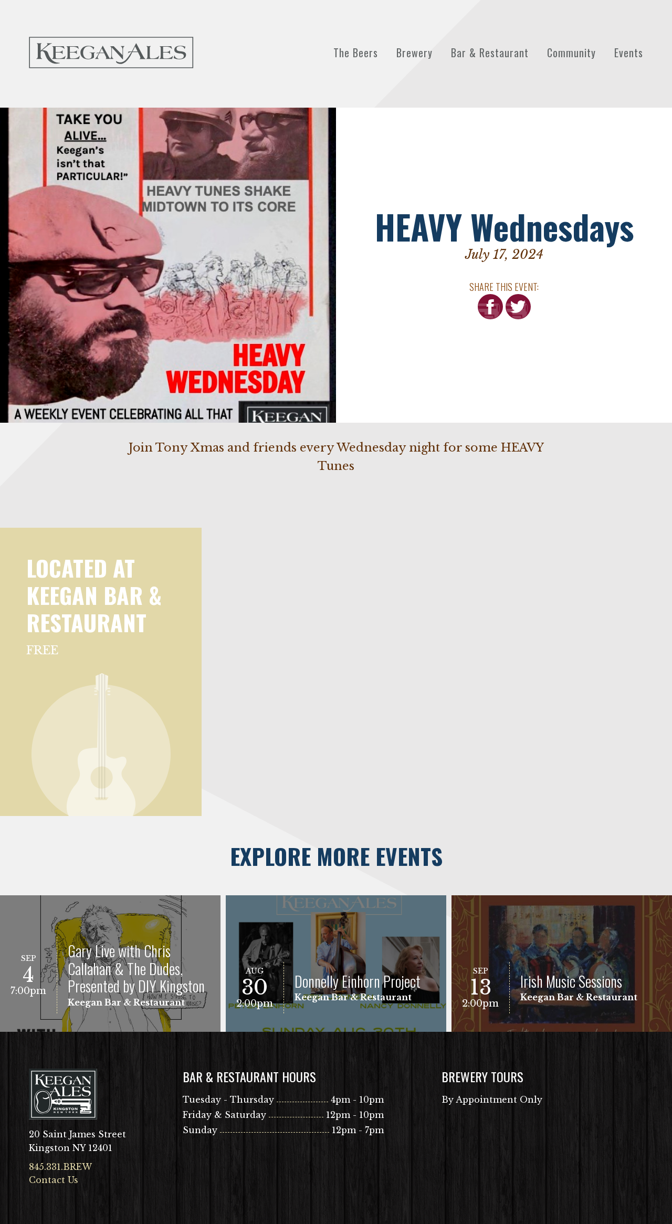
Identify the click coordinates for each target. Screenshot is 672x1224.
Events (628, 52)
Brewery (414, 52)
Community (571, 52)
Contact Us (53, 1180)
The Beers (355, 52)
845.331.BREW (60, 1167)
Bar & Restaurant (490, 52)
